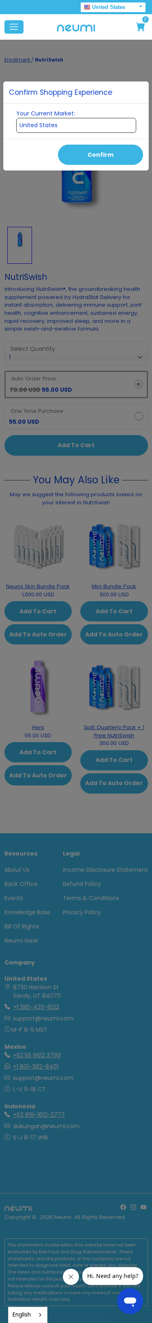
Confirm (100, 155)
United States (108, 7)
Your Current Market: (45, 113)
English (22, 1315)
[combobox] (27, 1315)
